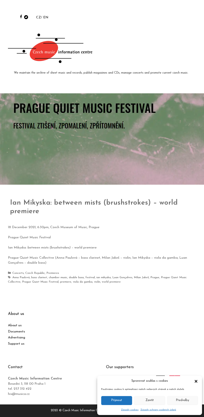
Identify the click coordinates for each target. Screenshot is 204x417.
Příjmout (116, 400)
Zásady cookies (129, 410)
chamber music (58, 277)
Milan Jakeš (141, 277)
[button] (196, 381)
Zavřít (150, 400)
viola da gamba (82, 281)
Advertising (16, 337)
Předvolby (182, 400)
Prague (154, 277)
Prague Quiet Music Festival (40, 281)
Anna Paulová (21, 277)
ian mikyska (103, 277)
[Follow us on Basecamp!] (26, 17)
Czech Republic (35, 273)
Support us (16, 343)
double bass (76, 277)
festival (90, 277)
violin (97, 281)
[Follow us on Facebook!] (21, 16)
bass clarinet (39, 277)
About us (15, 325)
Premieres (52, 273)
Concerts (18, 273)
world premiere (111, 281)
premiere (65, 281)
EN (45, 17)
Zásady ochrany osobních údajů (158, 410)
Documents (16, 331)
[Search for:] (170, 8)
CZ (38, 17)
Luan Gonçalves (122, 277)
